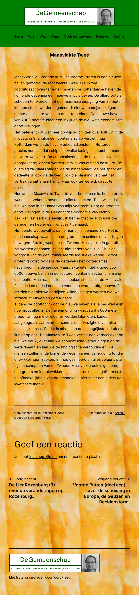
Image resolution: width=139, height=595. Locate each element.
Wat (42, 36)
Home (18, 36)
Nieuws (102, 36)
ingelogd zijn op (43, 456)
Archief (119, 36)
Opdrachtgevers (77, 36)
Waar (55, 36)
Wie (31, 36)
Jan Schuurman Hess (36, 417)
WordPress (61, 577)
